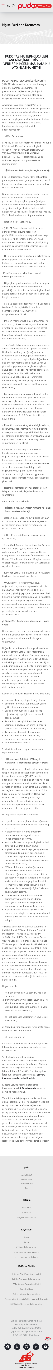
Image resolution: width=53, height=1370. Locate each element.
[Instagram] (26, 1346)
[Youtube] (45, 1346)
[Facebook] (7, 1346)
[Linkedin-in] (36, 1346)
